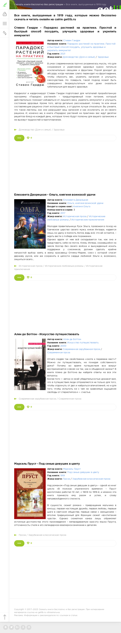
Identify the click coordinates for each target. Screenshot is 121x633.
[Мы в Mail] (28, 627)
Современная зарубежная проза (81, 349)
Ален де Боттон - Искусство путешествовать (46, 334)
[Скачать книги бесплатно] (4, 4)
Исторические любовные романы (64, 266)
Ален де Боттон (72, 339)
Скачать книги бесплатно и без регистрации (62, 609)
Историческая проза (74, 216)
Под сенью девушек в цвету (83, 472)
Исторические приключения (87, 220)
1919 (62, 476)
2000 (63, 346)
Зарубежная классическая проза (91, 479)
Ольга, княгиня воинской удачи (85, 203)
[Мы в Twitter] (11, 627)
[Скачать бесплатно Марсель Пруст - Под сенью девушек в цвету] (19, 543)
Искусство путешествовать (83, 343)
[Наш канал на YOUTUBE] (17, 627)
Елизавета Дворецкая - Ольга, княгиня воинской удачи (54, 195)
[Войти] (4, 14)
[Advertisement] (65, 166)
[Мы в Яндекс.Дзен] (23, 627)
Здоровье (103, 57)
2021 (62, 54)
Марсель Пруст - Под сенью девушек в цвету (47, 464)
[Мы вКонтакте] (5, 627)
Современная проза (58, 353)
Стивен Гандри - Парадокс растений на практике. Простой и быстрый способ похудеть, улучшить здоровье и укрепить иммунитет (65, 32)
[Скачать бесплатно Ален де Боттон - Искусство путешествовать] (19, 407)
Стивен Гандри (71, 41)
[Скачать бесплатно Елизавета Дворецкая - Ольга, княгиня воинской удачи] (19, 277)
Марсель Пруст (72, 469)
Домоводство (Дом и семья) (79, 57)
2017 (62, 213)
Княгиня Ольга (81, 207)
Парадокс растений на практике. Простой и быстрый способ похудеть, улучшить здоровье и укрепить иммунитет (81, 47)
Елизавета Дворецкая (75, 200)
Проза (66, 479)
